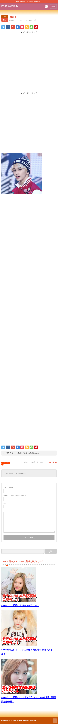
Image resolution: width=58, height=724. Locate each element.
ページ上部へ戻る (55, 720)
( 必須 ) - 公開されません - (15, 495)
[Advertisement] (29, 63)
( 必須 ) (8, 487)
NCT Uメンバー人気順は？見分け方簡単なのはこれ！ (24, 453)
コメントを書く (28, 20)
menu (53, 6)
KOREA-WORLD (9, 6)
